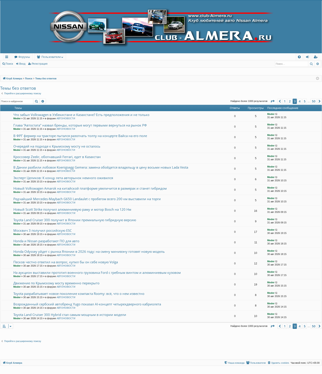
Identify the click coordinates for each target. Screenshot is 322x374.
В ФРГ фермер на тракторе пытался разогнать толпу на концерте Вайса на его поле (80, 136)
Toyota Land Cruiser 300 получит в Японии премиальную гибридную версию (74, 220)
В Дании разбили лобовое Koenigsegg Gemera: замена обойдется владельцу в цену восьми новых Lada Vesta (100, 167)
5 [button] (305, 101)
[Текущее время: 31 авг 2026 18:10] (317, 78)
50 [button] (313, 101)
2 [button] (290, 101)
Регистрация (40, 63)
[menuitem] (299, 56)
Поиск (9, 63)
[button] (272, 101)
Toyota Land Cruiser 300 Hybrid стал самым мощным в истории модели (69, 314)
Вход (22, 63)
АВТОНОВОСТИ (66, 118)
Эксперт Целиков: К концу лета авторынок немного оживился (63, 178)
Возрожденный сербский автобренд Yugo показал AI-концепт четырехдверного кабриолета (87, 304)
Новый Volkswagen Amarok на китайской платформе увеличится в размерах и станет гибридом (90, 188)
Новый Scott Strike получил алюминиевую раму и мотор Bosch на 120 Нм (72, 209)
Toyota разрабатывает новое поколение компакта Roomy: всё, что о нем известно (78, 293)
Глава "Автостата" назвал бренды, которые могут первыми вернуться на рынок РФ (80, 125)
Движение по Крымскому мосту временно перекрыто (56, 283)
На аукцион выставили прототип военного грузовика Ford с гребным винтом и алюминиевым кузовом (97, 272)
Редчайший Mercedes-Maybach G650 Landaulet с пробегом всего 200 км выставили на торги (87, 199)
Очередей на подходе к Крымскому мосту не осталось (56, 146)
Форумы (24, 57)
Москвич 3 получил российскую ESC (42, 230)
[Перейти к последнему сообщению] (276, 114)
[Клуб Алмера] (161, 27)
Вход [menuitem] (308, 57)
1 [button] (285, 101)
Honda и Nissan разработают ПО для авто (46, 241)
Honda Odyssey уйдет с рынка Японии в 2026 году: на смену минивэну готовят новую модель (89, 251)
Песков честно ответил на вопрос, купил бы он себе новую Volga (65, 262)
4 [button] (300, 101)
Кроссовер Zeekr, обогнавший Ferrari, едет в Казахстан (57, 157)
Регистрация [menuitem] (316, 57)
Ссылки (7, 57)
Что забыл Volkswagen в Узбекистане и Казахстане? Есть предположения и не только (81, 114)
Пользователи (51, 57)
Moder (17, 118)
